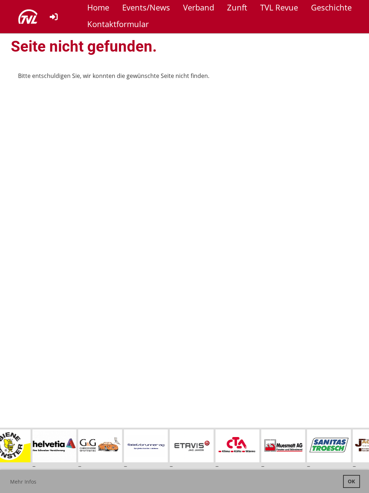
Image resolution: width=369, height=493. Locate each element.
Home (98, 7)
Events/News (146, 7)
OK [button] (351, 481)
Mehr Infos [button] (23, 481)
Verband (198, 7)
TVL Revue (279, 7)
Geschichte (331, 7)
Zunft (237, 7)
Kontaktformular (118, 23)
